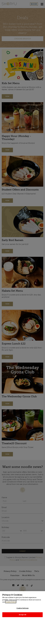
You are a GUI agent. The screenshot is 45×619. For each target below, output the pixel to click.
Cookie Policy (11, 602)
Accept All (22, 615)
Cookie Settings (22, 608)
